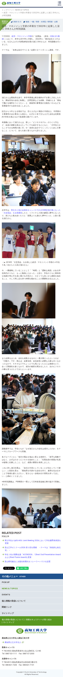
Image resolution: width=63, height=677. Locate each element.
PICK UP (6, 582)
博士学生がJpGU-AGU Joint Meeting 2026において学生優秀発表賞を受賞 (33, 541)
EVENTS (6, 594)
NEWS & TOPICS (22, 10)
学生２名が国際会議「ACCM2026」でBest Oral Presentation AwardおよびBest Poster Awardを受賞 (33, 555)
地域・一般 (30, 22)
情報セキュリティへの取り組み (39, 620)
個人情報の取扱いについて (14, 601)
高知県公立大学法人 (13, 642)
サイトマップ (8, 613)
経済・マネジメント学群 (22, 36)
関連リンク (7, 607)
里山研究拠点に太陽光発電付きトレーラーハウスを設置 (27, 561)
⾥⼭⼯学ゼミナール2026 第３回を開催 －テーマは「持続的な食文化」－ (33, 548)
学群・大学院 (41, 22)
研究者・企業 (53, 22)
